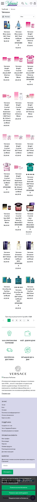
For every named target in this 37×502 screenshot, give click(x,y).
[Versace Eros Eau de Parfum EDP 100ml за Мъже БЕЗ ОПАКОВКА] (18, 280)
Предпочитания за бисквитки (18, 498)
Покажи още (6, 393)
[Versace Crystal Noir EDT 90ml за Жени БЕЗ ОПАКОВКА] (18, 207)
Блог (3, 407)
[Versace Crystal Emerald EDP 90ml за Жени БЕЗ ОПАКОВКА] (30, 167)
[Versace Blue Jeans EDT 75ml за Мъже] (7, 25)
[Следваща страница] (33, 320)
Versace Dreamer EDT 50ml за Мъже (30, 255)
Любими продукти (7, 446)
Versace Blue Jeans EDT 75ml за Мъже (7, 35)
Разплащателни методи (8, 449)
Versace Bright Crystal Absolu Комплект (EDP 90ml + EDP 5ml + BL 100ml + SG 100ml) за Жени (7, 113)
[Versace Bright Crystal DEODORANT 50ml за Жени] (30, 96)
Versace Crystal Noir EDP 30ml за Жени (7, 218)
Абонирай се (7, 472)
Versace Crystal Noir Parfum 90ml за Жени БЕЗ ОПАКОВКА (30, 221)
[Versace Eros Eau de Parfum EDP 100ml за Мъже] (7, 280)
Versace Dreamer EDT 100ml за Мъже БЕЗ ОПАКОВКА (18, 259)
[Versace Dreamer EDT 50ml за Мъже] (30, 245)
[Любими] (31, 3)
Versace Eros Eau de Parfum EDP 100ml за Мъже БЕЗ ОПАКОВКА (18, 297)
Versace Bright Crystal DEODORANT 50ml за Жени (30, 108)
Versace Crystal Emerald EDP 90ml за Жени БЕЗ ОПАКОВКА (30, 184)
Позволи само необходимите (18, 493)
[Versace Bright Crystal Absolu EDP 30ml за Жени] (30, 25)
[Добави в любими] (9, 27)
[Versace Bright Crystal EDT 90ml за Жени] (30, 137)
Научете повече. (13, 483)
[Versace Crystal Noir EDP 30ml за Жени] (7, 207)
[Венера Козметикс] (12, 3)
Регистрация (5, 441)
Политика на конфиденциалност (11, 412)
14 (28, 320)
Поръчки (4, 444)
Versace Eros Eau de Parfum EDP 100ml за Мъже (7, 291)
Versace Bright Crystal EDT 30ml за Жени (6, 148)
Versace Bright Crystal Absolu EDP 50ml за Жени (7, 71)
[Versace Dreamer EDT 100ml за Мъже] (7, 245)
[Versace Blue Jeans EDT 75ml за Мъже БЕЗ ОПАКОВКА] (18, 25)
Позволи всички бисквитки (18, 487)
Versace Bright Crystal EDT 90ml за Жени (30, 148)
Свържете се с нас (7, 425)
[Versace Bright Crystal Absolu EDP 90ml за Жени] (18, 59)
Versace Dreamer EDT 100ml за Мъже (7, 255)
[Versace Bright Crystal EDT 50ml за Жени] (18, 137)
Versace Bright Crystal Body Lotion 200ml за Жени (18, 109)
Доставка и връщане (7, 451)
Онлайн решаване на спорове (10, 431)
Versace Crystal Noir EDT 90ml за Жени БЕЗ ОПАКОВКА (18, 220)
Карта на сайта (6, 418)
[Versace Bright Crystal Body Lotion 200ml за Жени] (18, 96)
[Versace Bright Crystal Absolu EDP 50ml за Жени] (7, 59)
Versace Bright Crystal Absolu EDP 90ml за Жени (18, 71)
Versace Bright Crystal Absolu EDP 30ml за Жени (30, 37)
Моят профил (5, 438)
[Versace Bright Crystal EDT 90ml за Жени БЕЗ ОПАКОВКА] (7, 167)
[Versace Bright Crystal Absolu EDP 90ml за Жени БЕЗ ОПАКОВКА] (30, 59)
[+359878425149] (26, 3)
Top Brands (5, 9)
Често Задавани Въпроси (9, 428)
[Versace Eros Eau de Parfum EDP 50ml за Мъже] (30, 280)
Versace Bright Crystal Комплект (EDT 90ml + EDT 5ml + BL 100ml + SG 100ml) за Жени (18, 182)
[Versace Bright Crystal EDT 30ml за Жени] (7, 137)
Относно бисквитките (8, 415)
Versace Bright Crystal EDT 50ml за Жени (18, 148)
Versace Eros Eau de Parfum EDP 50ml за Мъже (30, 291)
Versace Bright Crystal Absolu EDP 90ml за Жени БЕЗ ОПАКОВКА (30, 74)
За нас (3, 404)
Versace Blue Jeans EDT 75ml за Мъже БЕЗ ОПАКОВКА (18, 38)
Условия (4, 410)
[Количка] (35, 3)
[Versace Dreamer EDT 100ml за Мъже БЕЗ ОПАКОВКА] (18, 245)
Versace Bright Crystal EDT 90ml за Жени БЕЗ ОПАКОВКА (7, 181)
